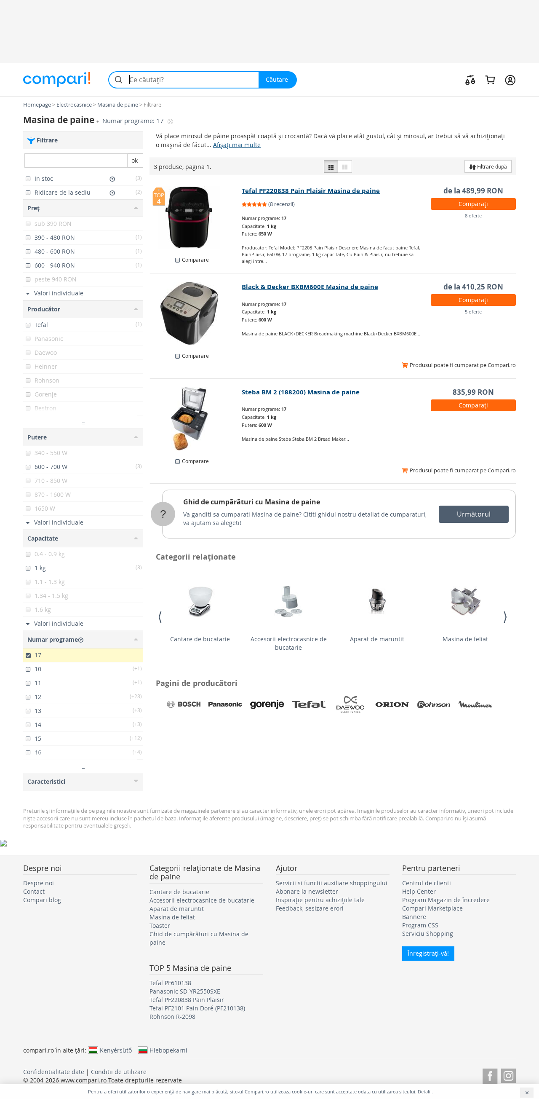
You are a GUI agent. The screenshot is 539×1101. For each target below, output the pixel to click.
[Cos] (489, 80)
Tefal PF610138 (170, 983)
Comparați (473, 204)
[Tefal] (309, 704)
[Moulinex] (475, 704)
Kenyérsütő (116, 1050)
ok (134, 160)
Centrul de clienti (426, 883)
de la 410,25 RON (473, 287)
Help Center (419, 891)
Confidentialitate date (53, 1072)
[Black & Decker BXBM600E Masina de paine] (196, 313)
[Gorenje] (267, 704)
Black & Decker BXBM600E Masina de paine (310, 286)
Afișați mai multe (237, 145)
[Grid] (345, 166)
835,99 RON (473, 392)
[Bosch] (183, 704)
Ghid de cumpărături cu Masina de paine (251, 501)
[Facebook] (490, 1075)
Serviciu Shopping (427, 934)
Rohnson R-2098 (172, 1017)
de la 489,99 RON (473, 191)
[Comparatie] (470, 80)
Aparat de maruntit (377, 639)
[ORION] (392, 704)
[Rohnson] (434, 704)
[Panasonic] (225, 704)
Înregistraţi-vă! (428, 953)
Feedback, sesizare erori (310, 908)
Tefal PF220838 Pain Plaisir (186, 1000)
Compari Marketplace (432, 908)
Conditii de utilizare (119, 1072)
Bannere (414, 917)
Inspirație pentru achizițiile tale (320, 900)
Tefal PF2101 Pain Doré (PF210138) (197, 1008)
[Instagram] (508, 1075)
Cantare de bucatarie (200, 639)
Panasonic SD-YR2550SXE (184, 991)
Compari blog (42, 900)
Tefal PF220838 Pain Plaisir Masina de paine (311, 190)
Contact (34, 891)
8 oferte (473, 215)
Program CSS (420, 925)
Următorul (474, 514)
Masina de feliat (465, 639)
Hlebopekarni (168, 1050)
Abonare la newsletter (307, 891)
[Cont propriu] (510, 80)
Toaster (159, 926)
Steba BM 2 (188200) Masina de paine (301, 392)
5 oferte (473, 311)
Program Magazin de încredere (446, 900)
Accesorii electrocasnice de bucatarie (289, 643)
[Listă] (331, 166)
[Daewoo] (350, 704)
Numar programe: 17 (133, 121)
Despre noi (38, 883)
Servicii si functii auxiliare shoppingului (331, 883)
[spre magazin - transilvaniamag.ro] (196, 418)
